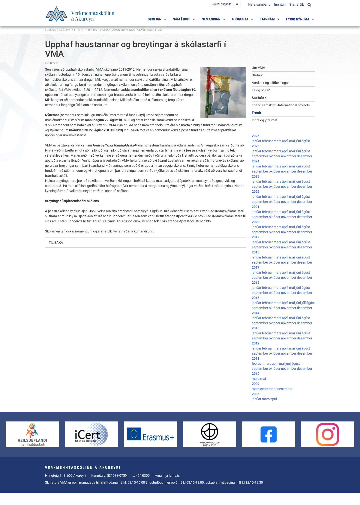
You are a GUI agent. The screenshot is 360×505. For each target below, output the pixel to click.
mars (278, 141)
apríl (285, 141)
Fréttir (79, 29)
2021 (255, 207)
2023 (255, 176)
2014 (255, 313)
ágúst (306, 141)
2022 (255, 191)
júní (299, 141)
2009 (255, 384)
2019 (255, 237)
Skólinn (64, 29)
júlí (304, 303)
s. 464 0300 (141, 475)
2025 (255, 146)
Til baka (56, 242)
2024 (255, 161)
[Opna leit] (309, 4)
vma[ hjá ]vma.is (167, 475)
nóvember (289, 156)
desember (304, 156)
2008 (255, 394)
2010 (255, 374)
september (260, 156)
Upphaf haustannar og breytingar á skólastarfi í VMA (125, 29)
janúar (257, 141)
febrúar (268, 141)
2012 (255, 343)
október (275, 156)
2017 (255, 267)
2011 (255, 358)
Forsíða (50, 29)
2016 (255, 283)
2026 (255, 136)
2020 (255, 222)
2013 (255, 328)
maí (292, 141)
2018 (255, 252)
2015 (255, 298)
